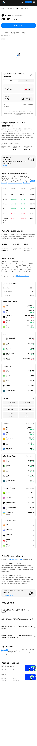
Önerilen (18, 424)
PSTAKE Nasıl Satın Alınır (8, 666)
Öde (11, 80)
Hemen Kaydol (18, 25)
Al (26, 80)
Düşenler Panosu (18, 488)
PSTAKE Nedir (5, 675)
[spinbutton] (13, 89)
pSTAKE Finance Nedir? (22, 276)
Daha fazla (30, 75)
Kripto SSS (4, 650)
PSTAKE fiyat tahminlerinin (14, 559)
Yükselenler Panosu (18, 456)
